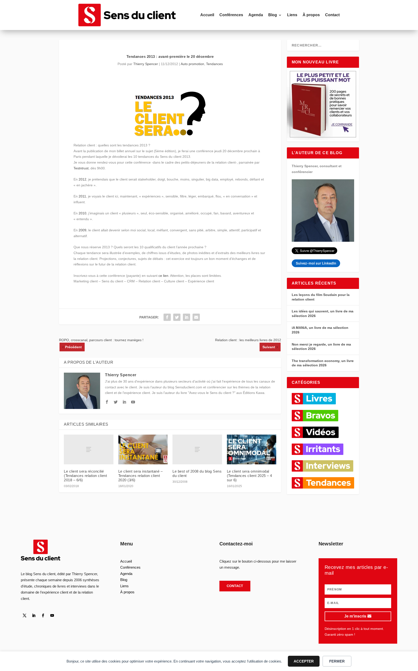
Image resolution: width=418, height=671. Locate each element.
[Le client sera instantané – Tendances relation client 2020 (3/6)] (143, 449)
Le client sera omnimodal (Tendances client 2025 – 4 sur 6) (249, 475)
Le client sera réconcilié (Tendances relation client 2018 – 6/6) (85, 475)
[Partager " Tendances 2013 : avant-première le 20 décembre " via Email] (196, 317)
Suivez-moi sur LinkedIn (316, 263)
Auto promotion (192, 64)
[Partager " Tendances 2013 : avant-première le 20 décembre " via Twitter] (177, 317)
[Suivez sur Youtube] (52, 615)
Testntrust (81, 168)
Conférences (231, 15)
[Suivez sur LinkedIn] (33, 615)
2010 (82, 213)
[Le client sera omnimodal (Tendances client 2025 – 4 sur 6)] (251, 449)
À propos (311, 15)
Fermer (337, 661)
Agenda (255, 15)
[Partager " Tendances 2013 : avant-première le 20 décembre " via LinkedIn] (186, 317)
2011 (82, 196)
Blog (272, 15)
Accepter (304, 661)
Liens (292, 15)
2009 (82, 230)
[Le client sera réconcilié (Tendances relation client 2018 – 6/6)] (88, 449)
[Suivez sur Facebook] (42, 615)
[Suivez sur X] (24, 615)
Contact (332, 15)
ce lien (163, 276)
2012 (82, 179)
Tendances (214, 64)
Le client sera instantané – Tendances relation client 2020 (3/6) (140, 475)
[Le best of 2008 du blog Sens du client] (197, 449)
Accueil (207, 15)
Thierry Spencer (145, 64)
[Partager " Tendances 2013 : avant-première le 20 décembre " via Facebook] (167, 317)
